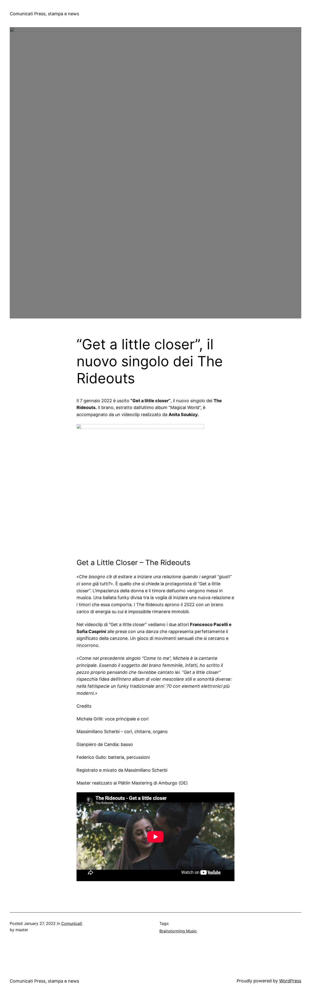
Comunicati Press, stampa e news (44, 13)
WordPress (290, 980)
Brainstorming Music (178, 930)
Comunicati (71, 923)
